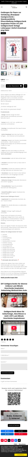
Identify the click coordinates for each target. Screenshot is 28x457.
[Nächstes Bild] (24, 49)
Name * (3, 348)
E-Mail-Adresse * (5, 355)
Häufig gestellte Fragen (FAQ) (9, 277)
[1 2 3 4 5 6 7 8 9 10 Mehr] (3, 86)
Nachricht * (4, 362)
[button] (4, 66)
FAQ (15, 444)
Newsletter (22, 444)
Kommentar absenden (7, 373)
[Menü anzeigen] (1, 7)
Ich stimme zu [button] (21, 454)
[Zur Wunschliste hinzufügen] (25, 86)
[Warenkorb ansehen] (26, 7)
